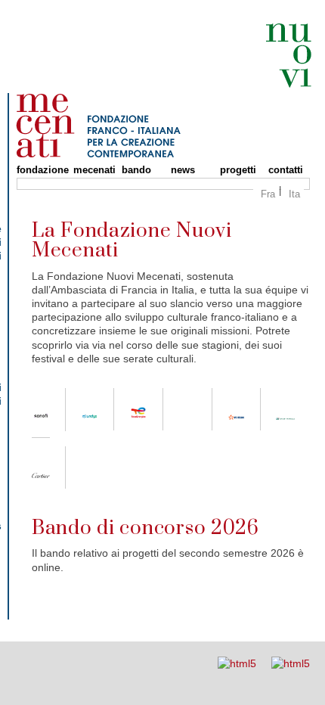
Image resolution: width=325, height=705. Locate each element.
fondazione (37, 170)
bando (136, 170)
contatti (285, 170)
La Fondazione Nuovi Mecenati (132, 241)
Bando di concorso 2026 (145, 528)
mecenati (90, 170)
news (183, 170)
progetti (237, 170)
